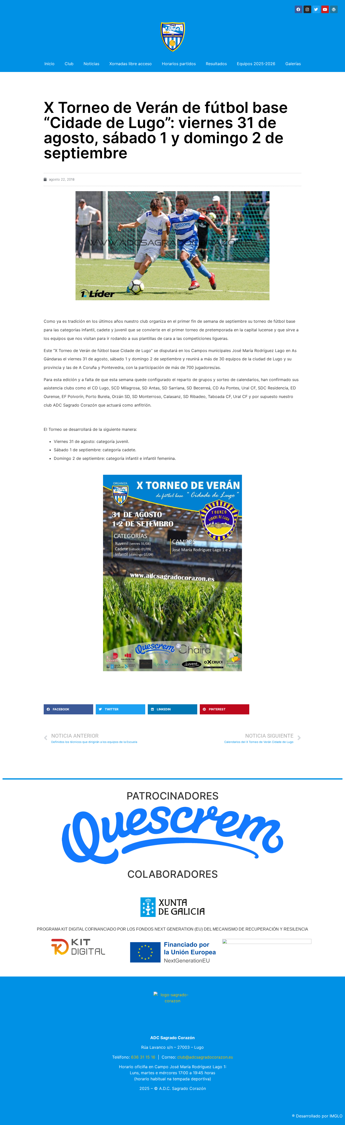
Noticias (91, 63)
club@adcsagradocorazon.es (205, 1057)
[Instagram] (307, 9)
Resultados (216, 63)
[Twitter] (316, 9)
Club (69, 63)
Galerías (293, 63)
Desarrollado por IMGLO (317, 1115)
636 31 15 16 (143, 1057)
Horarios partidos (179, 63)
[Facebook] (298, 9)
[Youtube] (325, 9)
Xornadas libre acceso (130, 63)
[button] (68, 709)
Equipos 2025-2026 (256, 63)
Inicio (49, 63)
